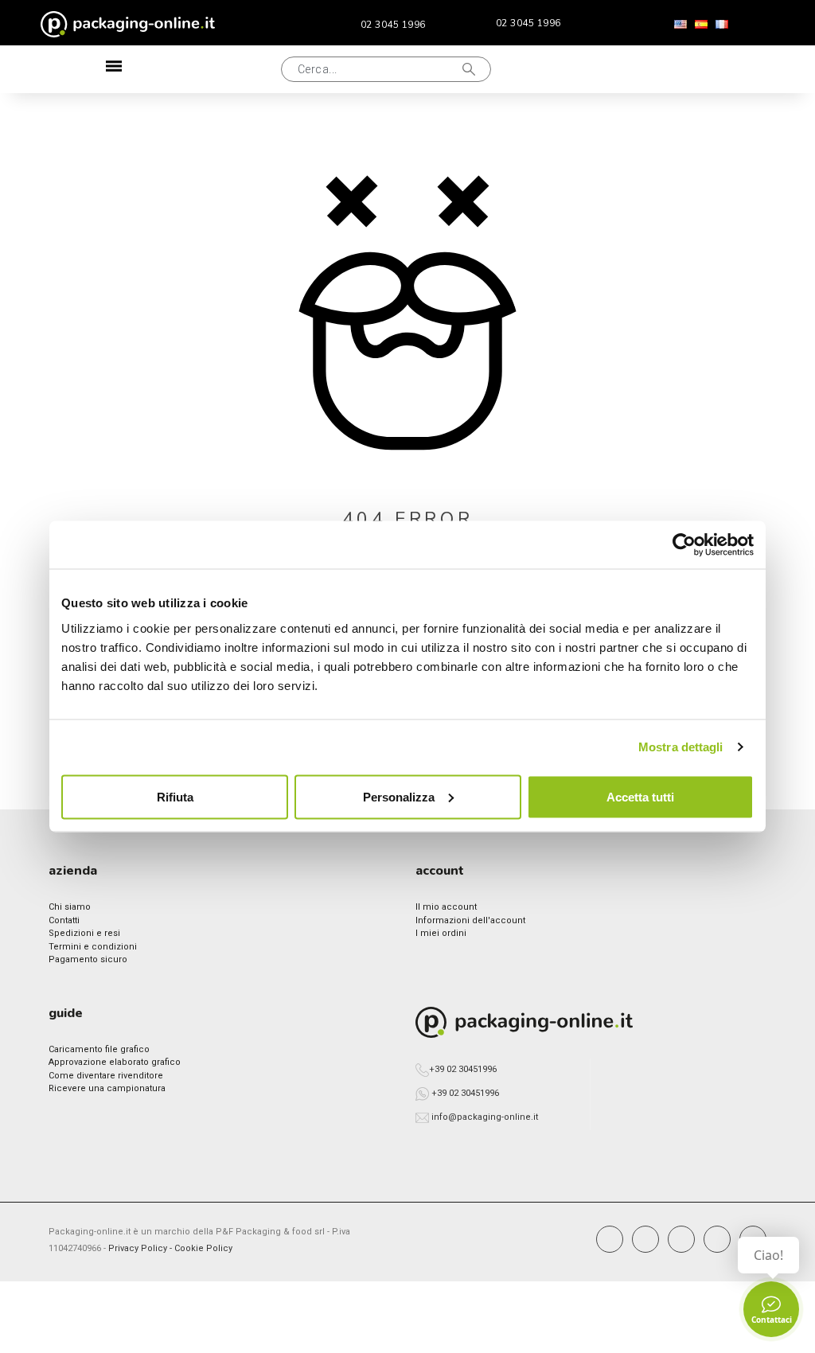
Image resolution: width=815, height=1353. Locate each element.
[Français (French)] (722, 24)
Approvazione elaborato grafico (115, 1062)
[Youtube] (717, 1239)
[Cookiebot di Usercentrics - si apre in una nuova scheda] (684, 545)
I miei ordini (440, 933)
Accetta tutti (640, 796)
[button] (206, 69)
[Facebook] (609, 1239)
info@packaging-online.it (484, 1117)
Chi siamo (70, 907)
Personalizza (399, 796)
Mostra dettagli (680, 747)
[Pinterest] (681, 1239)
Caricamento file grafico (99, 1049)
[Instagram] (645, 1239)
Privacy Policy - (141, 1248)
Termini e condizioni (93, 947)
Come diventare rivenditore (106, 1075)
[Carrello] (698, 69)
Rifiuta (175, 796)
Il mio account (446, 907)
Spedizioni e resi (84, 933)
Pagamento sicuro (88, 959)
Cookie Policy (203, 1248)
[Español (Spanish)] (701, 24)
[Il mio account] (646, 69)
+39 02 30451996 (463, 1069)
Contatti (64, 920)
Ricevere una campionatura (107, 1088)
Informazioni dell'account (470, 920)
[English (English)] (680, 24)
